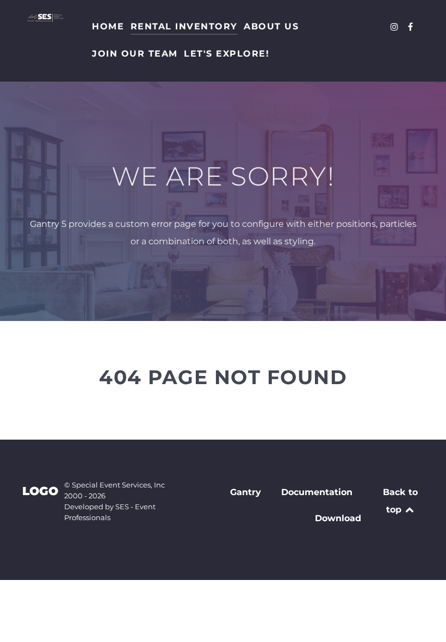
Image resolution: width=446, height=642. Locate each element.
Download (338, 518)
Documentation (316, 492)
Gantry (245, 492)
